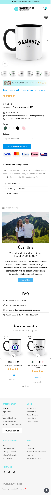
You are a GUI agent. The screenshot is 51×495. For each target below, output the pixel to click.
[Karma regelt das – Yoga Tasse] (37, 346)
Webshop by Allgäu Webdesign (14, 489)
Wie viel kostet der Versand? (16, 305)
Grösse (6, 134)
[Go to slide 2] (25, 386)
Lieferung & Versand (16, 188)
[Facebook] (14, 472)
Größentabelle (13, 193)
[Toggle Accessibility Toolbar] (46, 490)
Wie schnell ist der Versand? (16, 300)
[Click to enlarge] (5, 63)
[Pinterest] (9, 472)
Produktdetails (13, 183)
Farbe (5, 124)
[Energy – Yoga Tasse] (13, 346)
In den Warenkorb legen (17, 146)
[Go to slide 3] (28, 386)
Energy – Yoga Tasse (13, 365)
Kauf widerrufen (12, 431)
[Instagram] (4, 472)
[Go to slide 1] (23, 386)
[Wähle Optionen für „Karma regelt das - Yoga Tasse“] (38, 356)
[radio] (5, 128)
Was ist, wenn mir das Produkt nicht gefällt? (22, 315)
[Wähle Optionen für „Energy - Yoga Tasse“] (13, 356)
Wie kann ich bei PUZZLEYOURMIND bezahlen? (23, 310)
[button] (3, 41)
